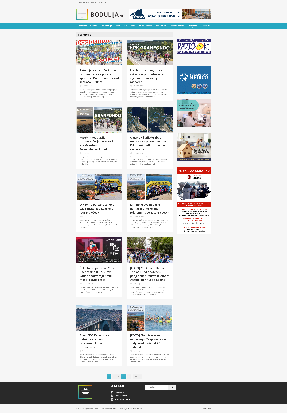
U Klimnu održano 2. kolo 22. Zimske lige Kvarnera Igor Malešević (97, 208)
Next (137, 376)
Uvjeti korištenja (91, 2)
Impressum (81, 2)
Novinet (114, 409)
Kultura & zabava (144, 25)
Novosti (93, 25)
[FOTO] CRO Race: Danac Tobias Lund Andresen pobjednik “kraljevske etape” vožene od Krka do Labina (149, 274)
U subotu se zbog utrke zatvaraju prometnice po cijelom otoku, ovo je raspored (147, 76)
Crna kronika (160, 25)
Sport (132, 25)
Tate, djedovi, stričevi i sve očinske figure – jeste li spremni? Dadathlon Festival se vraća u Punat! (99, 76)
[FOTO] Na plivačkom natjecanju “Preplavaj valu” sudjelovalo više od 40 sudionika (148, 341)
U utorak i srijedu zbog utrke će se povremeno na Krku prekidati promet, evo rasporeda (148, 143)
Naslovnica (82, 25)
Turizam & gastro (176, 25)
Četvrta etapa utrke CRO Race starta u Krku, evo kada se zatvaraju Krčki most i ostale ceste (97, 274)
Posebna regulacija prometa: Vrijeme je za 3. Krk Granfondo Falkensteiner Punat (97, 143)
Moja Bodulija (106, 25)
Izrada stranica (133, 409)
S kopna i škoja (120, 25)
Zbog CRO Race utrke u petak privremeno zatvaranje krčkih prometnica (96, 341)
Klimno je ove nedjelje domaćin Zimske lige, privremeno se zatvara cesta (149, 208)
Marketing (102, 2)
